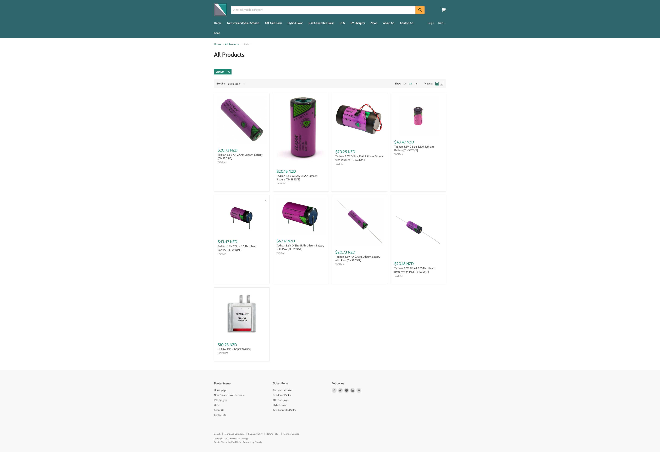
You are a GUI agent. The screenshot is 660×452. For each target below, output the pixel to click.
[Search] (420, 10)
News (374, 23)
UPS (342, 23)
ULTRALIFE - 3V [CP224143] (234, 349)
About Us (388, 23)
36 (410, 83)
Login (431, 23)
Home (217, 23)
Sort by (221, 83)
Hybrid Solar (295, 23)
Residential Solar (282, 395)
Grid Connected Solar (321, 23)
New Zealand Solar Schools (243, 23)
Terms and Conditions (234, 433)
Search (217, 433)
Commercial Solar (282, 390)
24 (405, 83)
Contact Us (406, 23)
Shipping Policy (255, 433)
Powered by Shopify (252, 442)
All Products (232, 44)
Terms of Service (291, 433)
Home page (220, 390)
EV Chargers (358, 23)
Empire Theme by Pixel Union (228, 442)
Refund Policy (272, 433)
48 (416, 83)
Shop (217, 33)
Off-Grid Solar (273, 23)
